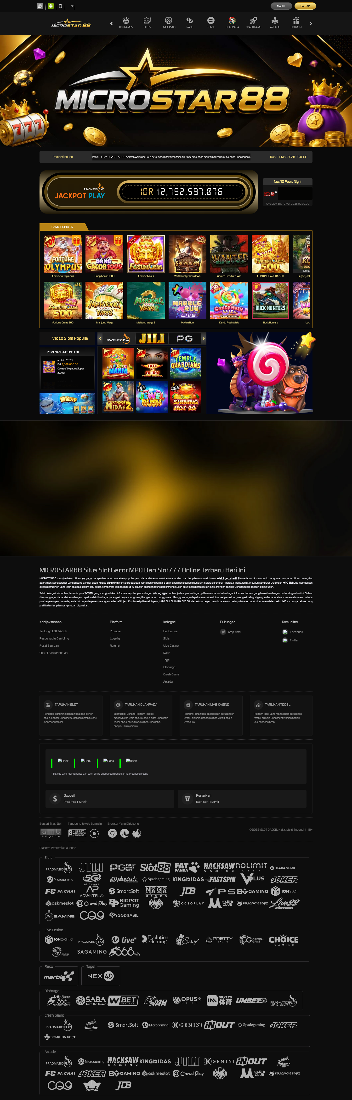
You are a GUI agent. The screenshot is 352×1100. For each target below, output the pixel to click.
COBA (121, 358)
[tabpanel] (176, 91)
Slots (147, 27)
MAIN (66, 254)
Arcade (275, 27)
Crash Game (253, 27)
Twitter (294, 640)
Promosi (296, 27)
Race (190, 27)
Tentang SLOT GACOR (53, 631)
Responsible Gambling (54, 638)
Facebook (296, 632)
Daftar (305, 6)
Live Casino (169, 27)
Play (96, 196)
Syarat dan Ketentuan (54, 653)
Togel (211, 27)
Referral (115, 646)
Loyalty (115, 638)
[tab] (118, 338)
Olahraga (232, 27)
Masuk (281, 6)
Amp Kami (234, 632)
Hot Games (126, 27)
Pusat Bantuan (49, 646)
